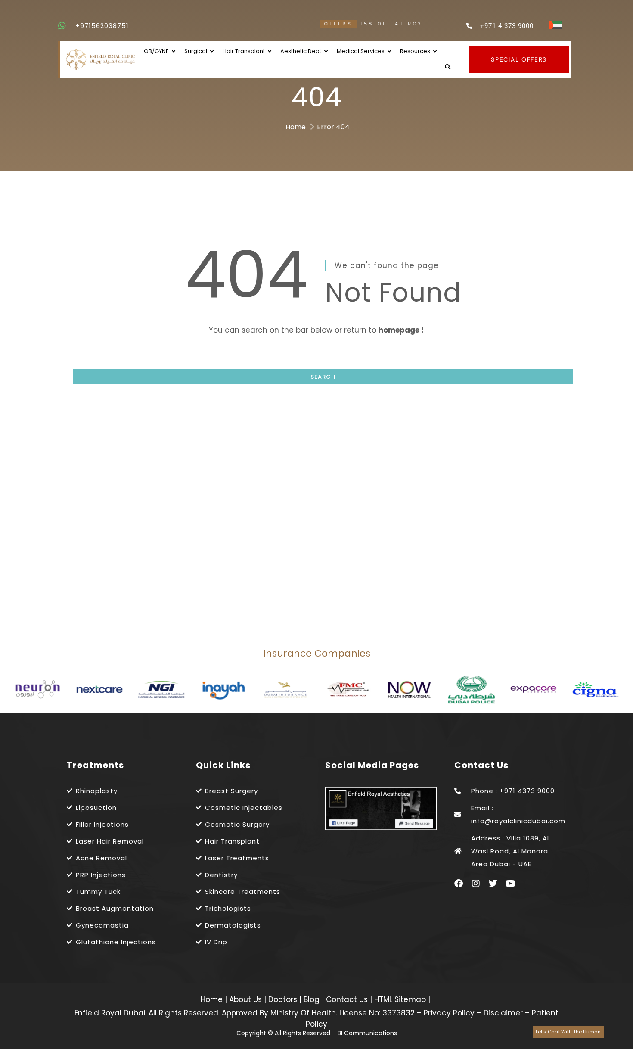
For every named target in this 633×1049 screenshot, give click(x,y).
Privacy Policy (449, 1013)
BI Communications (367, 1033)
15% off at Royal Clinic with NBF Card (400, 24)
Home (295, 127)
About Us (246, 999)
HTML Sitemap (399, 999)
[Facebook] (458, 883)
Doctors (283, 999)
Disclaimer (503, 1013)
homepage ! (401, 330)
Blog (313, 999)
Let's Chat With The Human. (569, 1031)
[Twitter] (493, 883)
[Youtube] (510, 883)
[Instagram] (476, 883)
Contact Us (348, 999)
